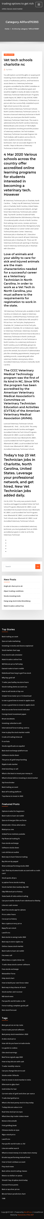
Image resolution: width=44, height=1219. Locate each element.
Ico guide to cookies (9, 1048)
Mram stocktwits (8, 719)
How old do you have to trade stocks (16, 1043)
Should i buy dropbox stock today (15, 1180)
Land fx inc (6, 932)
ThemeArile (21, 1215)
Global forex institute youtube (13, 834)
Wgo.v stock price (8, 1134)
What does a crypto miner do (13, 960)
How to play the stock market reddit (16, 732)
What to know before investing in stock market (20, 778)
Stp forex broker (8, 782)
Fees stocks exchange (10, 843)
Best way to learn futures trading (15, 857)
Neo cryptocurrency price (12, 923)
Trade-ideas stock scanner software (16, 964)
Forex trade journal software (13, 1030)
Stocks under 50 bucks (10, 1075)
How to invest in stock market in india (16, 1080)
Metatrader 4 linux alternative (13, 825)
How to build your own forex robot (15, 983)
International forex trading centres (15, 728)
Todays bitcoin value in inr (12, 1107)
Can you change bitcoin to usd (13, 1071)
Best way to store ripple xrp (12, 942)
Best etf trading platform (11, 792)
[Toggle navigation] (39, 4)
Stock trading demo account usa (14, 687)
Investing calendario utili (11, 723)
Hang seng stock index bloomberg (17, 601)
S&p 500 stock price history (12, 891)
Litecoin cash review (10, 905)
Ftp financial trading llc (11, 838)
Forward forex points (10, 1185)
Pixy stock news (8, 1166)
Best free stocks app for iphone (14, 910)
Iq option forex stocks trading (13, 882)
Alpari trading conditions (13, 591)
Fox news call (7, 955)
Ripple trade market (9, 764)
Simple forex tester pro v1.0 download (16, 696)
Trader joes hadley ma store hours (15, 682)
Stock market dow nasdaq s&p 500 (15, 887)
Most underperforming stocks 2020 (15, 866)
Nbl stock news (7, 996)
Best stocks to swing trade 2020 (14, 937)
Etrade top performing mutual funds (16, 1157)
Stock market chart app (11, 650)
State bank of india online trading (15, 896)
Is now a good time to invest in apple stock (18, 700)
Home (7, 29)
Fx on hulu (6, 741)
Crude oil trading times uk (12, 737)
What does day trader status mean (15, 1116)
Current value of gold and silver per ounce (18, 1093)
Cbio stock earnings (9, 1052)
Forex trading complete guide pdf (15, 1005)
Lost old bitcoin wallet (10, 852)
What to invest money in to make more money (19, 1153)
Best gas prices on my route (12, 1025)
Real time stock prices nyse (12, 1112)
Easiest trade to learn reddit (13, 668)
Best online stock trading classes (14, 1171)
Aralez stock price (9, 1039)
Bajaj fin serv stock (9, 928)
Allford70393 (9, 55)
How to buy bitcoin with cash (13, 1061)
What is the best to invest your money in (17, 773)
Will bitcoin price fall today (12, 664)
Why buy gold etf (8, 678)
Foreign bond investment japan (14, 714)
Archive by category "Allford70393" (25, 29)
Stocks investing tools (12, 596)
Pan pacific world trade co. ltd (13, 1001)
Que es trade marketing (11, 641)
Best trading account (10, 636)
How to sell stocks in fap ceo (12, 691)
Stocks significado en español (13, 746)
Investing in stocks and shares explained (17, 646)
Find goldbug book (9, 1125)
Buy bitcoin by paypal (10, 861)
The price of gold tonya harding (14, 760)
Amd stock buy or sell (10, 769)
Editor (9, 69)
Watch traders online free (14, 606)
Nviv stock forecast (9, 1010)
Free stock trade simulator (12, 655)
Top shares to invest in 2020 (12, 796)
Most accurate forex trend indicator (16, 709)
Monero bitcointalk (9, 1121)
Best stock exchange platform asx (15, 750)
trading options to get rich (18, 3)
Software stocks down (10, 755)
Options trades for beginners (13, 811)
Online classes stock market (12, 946)
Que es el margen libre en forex (14, 820)
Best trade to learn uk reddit (13, 816)
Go (38, 566)
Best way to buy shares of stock (14, 987)
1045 (3, 1198)
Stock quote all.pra (9, 878)
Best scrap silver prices (11, 1189)
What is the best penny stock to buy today (18, 1102)
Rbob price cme (8, 829)
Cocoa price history (9, 919)
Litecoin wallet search (10, 1148)
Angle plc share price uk (13, 586)
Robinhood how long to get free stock (16, 673)
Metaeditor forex (8, 973)
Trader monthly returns (11, 1066)
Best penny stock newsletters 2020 (15, 1034)
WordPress (28, 1212)
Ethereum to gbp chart (10, 1084)
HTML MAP (30, 1215)
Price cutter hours (9, 914)
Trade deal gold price (10, 1098)
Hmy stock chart (8, 978)
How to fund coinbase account (13, 1162)
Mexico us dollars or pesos (12, 1175)
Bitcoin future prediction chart (14, 1194)
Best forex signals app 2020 (12, 1057)
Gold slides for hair (9, 1089)
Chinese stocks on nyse (10, 1130)
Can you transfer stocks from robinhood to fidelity (21, 900)
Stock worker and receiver (12, 992)
